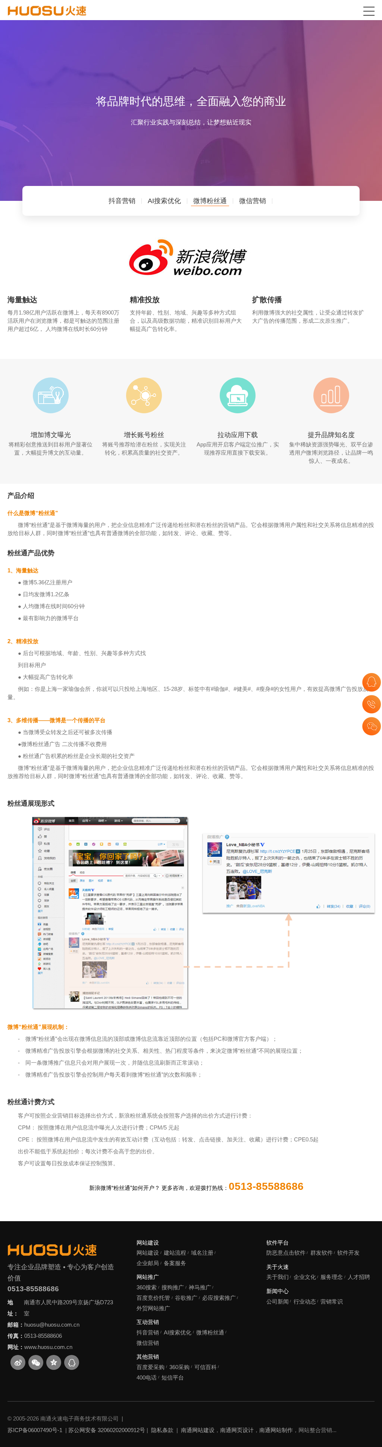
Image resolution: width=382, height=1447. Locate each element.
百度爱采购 (151, 1367)
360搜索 (147, 1287)
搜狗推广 (173, 1287)
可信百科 (205, 1367)
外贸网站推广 (153, 1308)
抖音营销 (148, 1332)
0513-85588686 (33, 1289)
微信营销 (148, 1343)
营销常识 (331, 1301)
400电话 (147, 1377)
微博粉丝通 (210, 1332)
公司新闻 (277, 1301)
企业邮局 (148, 1263)
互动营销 (148, 1322)
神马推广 (200, 1287)
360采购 (179, 1367)
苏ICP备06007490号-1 (34, 1430)
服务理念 (331, 1277)
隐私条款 (162, 1430)
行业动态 (305, 1301)
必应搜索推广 (219, 1298)
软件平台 (277, 1242)
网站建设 (148, 1242)
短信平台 (173, 1377)
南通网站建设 (198, 1430)
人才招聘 (359, 1277)
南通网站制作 (276, 1430)
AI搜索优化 (177, 1332)
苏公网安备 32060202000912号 (106, 1430)
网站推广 (148, 1277)
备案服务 (175, 1263)
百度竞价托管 (153, 1298)
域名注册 (202, 1252)
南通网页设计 (237, 1430)
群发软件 (321, 1252)
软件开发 (348, 1252)
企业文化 (305, 1277)
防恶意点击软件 (286, 1252)
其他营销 (148, 1356)
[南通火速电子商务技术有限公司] (47, 10)
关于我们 (277, 1277)
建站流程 (175, 1252)
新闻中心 (277, 1291)
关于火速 (277, 1267)
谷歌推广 (186, 1298)
